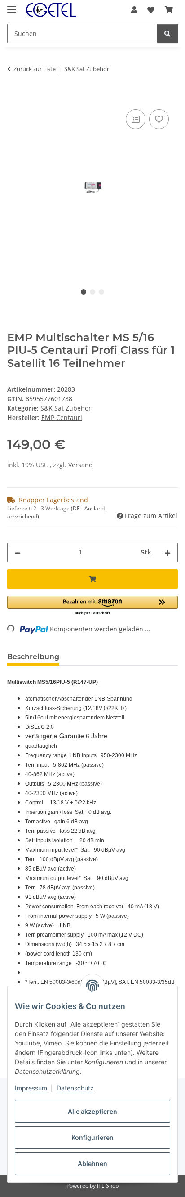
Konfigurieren (92, 1137)
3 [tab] (101, 292)
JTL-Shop (108, 1185)
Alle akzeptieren (92, 1111)
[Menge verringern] (17, 552)
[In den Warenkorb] (14, 97)
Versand (80, 464)
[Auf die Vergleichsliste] (135, 119)
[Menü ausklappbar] (11, 5)
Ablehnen (92, 1163)
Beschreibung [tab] (33, 656)
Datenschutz (75, 1088)
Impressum (31, 1088)
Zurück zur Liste (34, 69)
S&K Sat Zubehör (65, 408)
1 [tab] (83, 292)
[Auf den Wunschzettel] (159, 119)
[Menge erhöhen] (167, 552)
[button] (134, 10)
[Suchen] (167, 33)
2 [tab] (92, 292)
